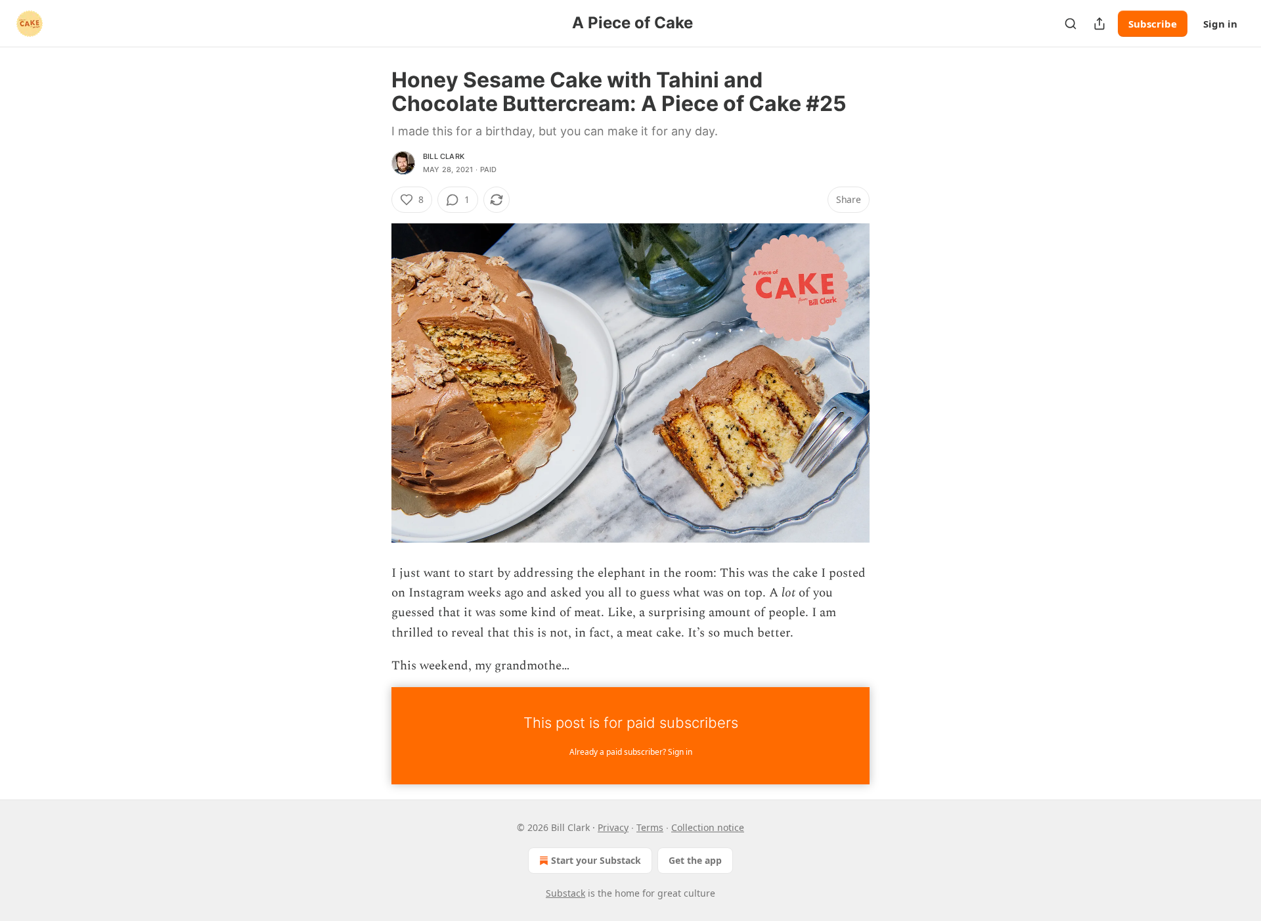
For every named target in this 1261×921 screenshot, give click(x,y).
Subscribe (1152, 23)
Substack (565, 893)
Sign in (1220, 23)
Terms (649, 827)
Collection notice (707, 827)
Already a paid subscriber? (630, 751)
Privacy (613, 827)
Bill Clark (443, 156)
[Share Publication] (1099, 24)
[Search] (1070, 24)
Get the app (695, 860)
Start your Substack (596, 860)
